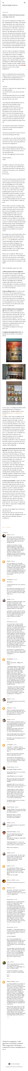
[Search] (25, 2)
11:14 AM (12, 699)
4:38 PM (13, 822)
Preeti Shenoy (10, 767)
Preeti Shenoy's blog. (10, 5)
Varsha (8, 561)
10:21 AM (16, 927)
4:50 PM (18, 831)
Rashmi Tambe (11, 981)
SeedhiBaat (10, 659)
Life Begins (10, 744)
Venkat (9, 599)
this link (23, 65)
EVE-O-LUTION (11, 880)
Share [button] (3, 527)
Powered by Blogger (15, 1063)
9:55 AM (15, 621)
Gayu (8, 962)
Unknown (9, 708)
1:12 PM (14, 744)
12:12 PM (14, 707)
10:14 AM (15, 659)
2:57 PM (16, 767)
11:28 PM (13, 561)
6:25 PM (17, 981)
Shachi (8, 534)
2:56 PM (12, 961)
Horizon (9, 887)
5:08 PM (13, 852)
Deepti (8, 699)
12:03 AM (15, 579)
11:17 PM (15, 899)
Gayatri (9, 865)
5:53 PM (12, 865)
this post (7, 239)
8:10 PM (13, 887)
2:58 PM (16, 807)
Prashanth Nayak (11, 831)
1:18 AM (12, 599)
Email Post (8, 527)
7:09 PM (17, 880)
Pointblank (9, 579)
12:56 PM (13, 719)
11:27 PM (12, 534)
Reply (8, 558)
